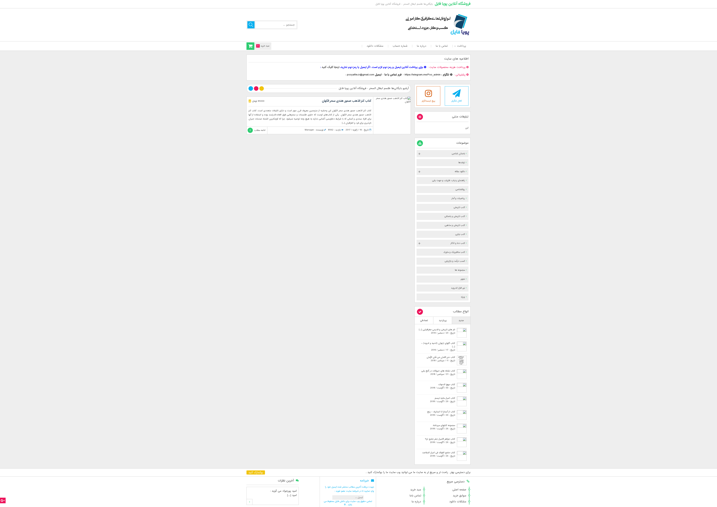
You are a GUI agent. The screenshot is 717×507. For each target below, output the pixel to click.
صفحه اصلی (459, 490)
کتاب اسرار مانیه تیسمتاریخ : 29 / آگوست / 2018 (442, 399)
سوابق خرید (459, 496)
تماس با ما (442, 46)
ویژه (463, 297)
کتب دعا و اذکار (458, 243)
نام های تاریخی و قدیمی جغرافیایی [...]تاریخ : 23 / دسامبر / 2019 (437, 331)
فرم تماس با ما (393, 75)
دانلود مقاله (460, 171)
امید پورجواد (289, 491)
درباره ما (421, 46)
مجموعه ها (460, 270)
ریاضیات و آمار (458, 198)
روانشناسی (460, 189)
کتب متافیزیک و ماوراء (454, 252)
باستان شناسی (458, 153)
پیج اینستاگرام (428, 101)
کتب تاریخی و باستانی (454, 216)
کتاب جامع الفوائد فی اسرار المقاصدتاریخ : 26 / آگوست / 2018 (438, 454)
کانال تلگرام (456, 101)
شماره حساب (400, 46)
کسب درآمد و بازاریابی (455, 261)
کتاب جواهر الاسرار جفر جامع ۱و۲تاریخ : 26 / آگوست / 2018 (440, 440)
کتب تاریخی (459, 207)
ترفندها (461, 162)
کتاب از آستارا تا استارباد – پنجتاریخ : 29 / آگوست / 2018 (441, 413)
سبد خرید (415, 490)
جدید (461, 320)
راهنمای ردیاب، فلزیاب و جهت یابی (448, 180)
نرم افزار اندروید (458, 288)
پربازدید (443, 320)
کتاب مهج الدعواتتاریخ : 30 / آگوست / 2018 (442, 386)
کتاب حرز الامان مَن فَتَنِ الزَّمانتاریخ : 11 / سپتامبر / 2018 (441, 359)
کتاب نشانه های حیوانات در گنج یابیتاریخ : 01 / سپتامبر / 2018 (438, 372)
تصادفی (424, 320)
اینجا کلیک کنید (330, 67)
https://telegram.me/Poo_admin (422, 75)
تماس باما (415, 496)
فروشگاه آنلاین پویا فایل (453, 4)
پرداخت (461, 46)
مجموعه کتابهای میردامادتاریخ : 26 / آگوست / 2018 (442, 427)
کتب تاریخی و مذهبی (455, 225)
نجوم (463, 279)
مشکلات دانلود (375, 46)
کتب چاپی (460, 234)
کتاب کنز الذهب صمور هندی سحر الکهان (346, 101)
